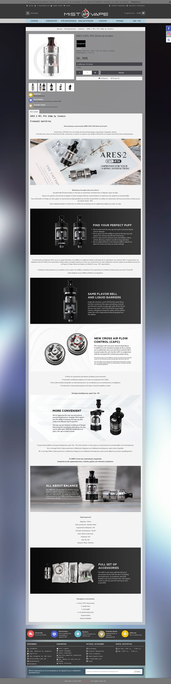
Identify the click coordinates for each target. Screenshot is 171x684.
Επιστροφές (92, 649)
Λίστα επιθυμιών (94, 653)
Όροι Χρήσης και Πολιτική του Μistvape (68, 660)
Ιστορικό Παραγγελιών (96, 651)
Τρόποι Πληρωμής (65, 651)
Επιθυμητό (104, 78)
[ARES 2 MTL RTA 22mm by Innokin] (51, 56)
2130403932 (33, 649)
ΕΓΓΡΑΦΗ (137, 671)
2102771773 (33, 653)
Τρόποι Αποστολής (64, 653)
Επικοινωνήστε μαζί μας (37, 659)
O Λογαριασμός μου (95, 659)
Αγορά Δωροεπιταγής (95, 656)
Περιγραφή (34, 112)
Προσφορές (33, 664)
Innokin (78, 49)
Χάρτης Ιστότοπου (65, 663)
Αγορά (90, 661)
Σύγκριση (116, 78)
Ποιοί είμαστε (64, 648)
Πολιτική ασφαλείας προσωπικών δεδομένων (69, 656)
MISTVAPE (86, 681)
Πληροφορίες (135, 2)
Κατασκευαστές (34, 661)
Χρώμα (79, 67)
